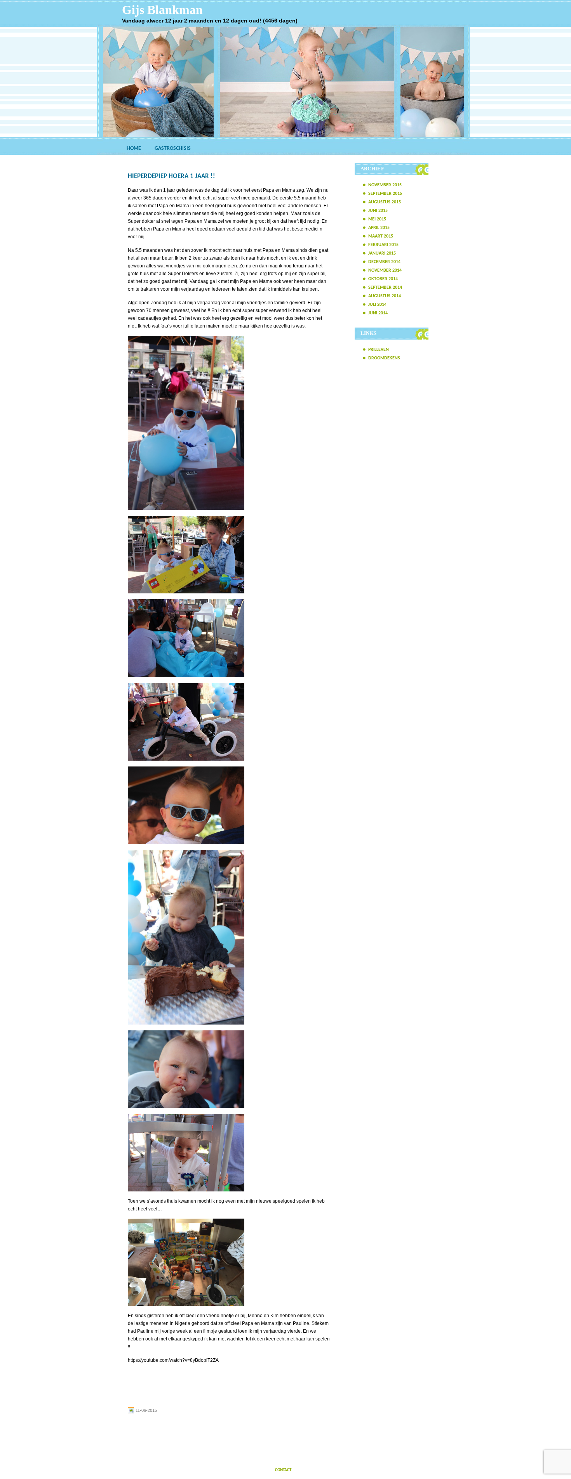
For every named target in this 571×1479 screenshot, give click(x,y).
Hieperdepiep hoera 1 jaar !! (171, 176)
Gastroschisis (173, 148)
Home (134, 148)
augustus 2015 (384, 202)
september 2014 (385, 287)
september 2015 (385, 193)
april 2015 (379, 227)
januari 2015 (382, 253)
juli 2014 (377, 304)
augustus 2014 (384, 296)
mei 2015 (377, 219)
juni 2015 (378, 210)
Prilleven (378, 349)
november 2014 (385, 270)
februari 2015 (383, 245)
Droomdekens (384, 358)
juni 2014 (378, 313)
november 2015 (385, 185)
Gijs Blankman (162, 10)
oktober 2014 (383, 279)
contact (283, 1470)
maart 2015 (380, 236)
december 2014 (384, 262)
